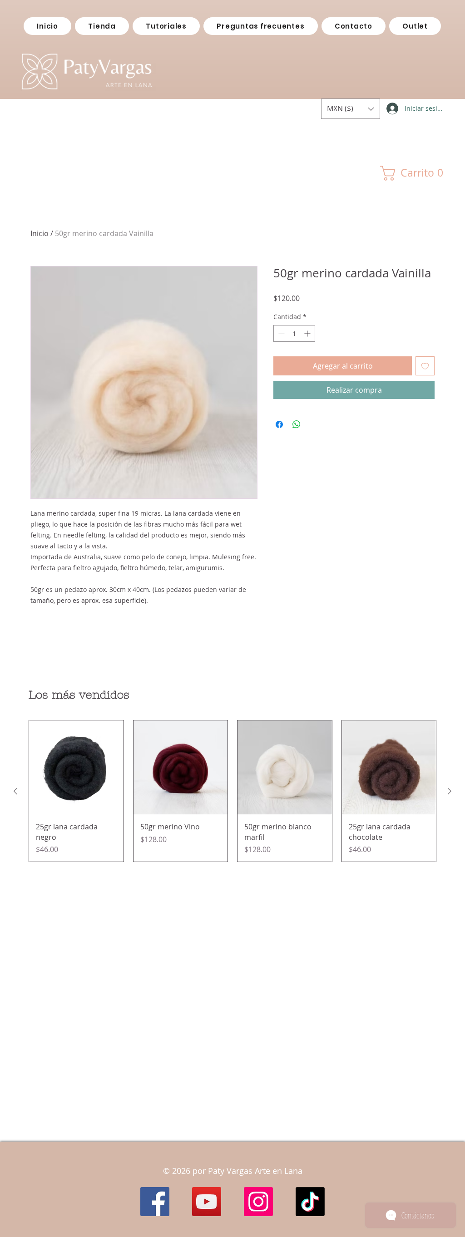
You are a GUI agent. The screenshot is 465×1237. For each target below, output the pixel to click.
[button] (350, 109)
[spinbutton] (294, 333)
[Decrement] (280, 333)
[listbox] (350, 109)
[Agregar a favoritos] (425, 365)
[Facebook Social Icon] (154, 1201)
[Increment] (308, 333)
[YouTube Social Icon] (206, 1201)
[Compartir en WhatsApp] (296, 424)
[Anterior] (15, 791)
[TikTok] (310, 1201)
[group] (232, 791)
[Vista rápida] (76, 767)
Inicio (39, 233)
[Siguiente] (449, 791)
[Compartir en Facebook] (279, 424)
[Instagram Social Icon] (258, 1201)
